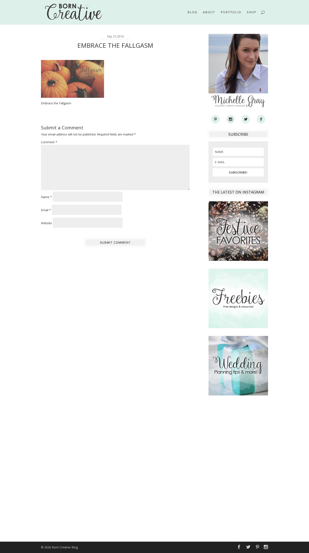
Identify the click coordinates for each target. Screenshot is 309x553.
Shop (251, 12)
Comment (49, 142)
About (209, 12)
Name (46, 197)
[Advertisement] (238, 466)
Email (46, 210)
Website (46, 223)
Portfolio (231, 12)
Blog (192, 12)
